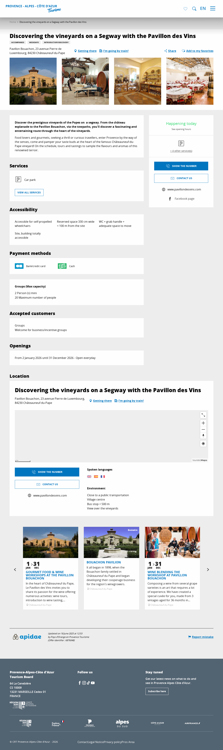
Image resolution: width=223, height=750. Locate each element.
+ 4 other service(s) (181, 150)
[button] (194, 8)
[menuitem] (34, 9)
